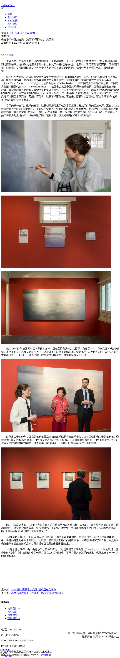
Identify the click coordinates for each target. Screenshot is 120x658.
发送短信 (7, 656)
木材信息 (13, 23)
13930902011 (7, 650)
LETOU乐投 (15, 33)
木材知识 (13, 20)
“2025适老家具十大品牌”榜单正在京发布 (33, 589)
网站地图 (46, 655)
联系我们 (13, 27)
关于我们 (13, 17)
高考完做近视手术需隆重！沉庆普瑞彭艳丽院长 (37, 592)
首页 (10, 14)
